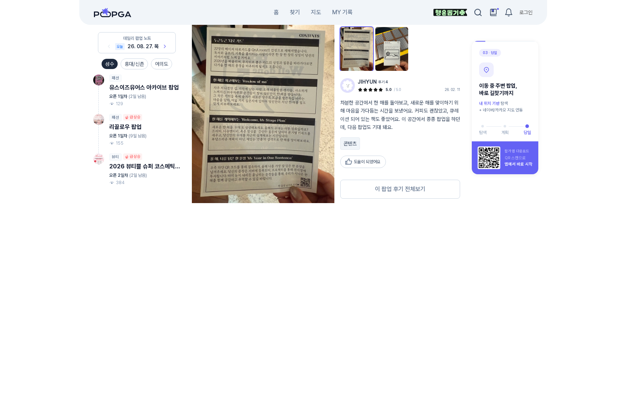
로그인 (525, 12)
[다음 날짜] (165, 46)
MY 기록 (342, 12)
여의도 (161, 64)
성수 (109, 64)
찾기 (295, 12)
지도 (316, 12)
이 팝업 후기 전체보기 (400, 189)
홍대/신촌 (134, 64)
